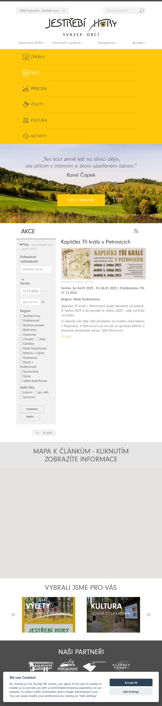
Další (149, 615)
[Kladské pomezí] (121, 664)
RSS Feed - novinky (137, 230)
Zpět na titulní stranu (81, 27)
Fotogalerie (106, 43)
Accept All (131, 682)
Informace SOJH (30, 43)
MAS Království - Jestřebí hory (39, 10)
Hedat (141, 11)
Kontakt (138, 43)
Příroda (39, 88)
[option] (48, 615)
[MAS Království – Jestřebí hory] (40, 664)
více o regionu (81, 200)
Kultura (39, 120)
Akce (35, 72)
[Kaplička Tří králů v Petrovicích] (103, 278)
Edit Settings (131, 691)
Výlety (37, 104)
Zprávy (38, 57)
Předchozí (13, 615)
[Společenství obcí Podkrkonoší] (67, 665)
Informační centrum (67, 43)
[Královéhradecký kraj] (94, 664)
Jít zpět (47, 433)
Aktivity (38, 136)
